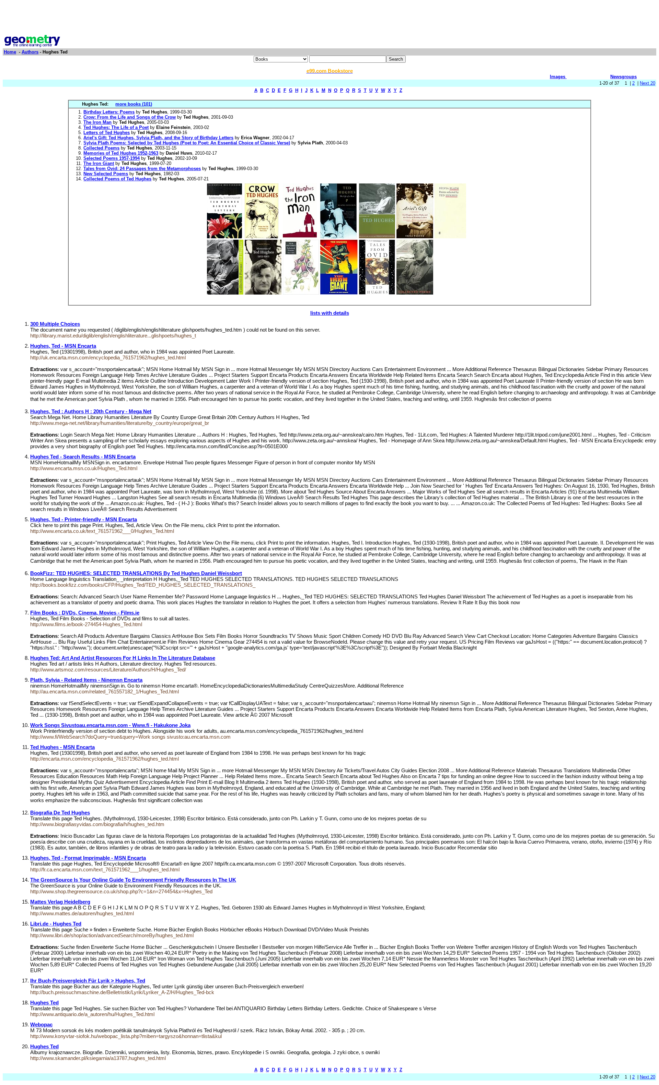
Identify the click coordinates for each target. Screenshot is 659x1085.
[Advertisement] (329, 18)
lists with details (329, 313)
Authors (30, 52)
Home (10, 52)
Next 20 (647, 83)
